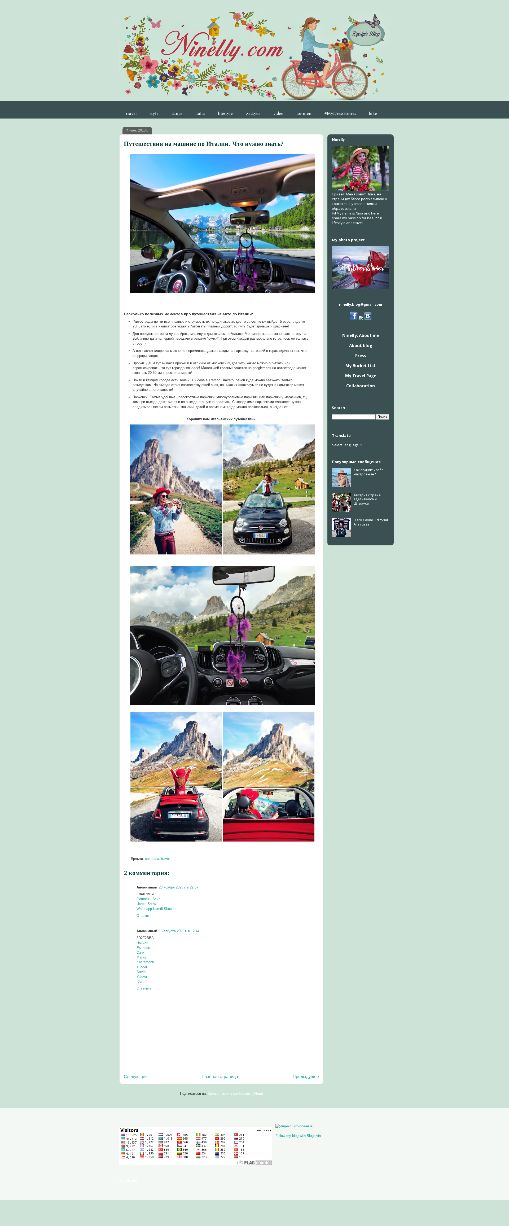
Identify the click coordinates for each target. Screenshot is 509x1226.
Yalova (142, 977)
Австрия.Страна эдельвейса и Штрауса (367, 499)
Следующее (136, 1076)
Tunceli (142, 967)
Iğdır (140, 981)
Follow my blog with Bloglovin (298, 1136)
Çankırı (142, 952)
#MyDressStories (340, 113)
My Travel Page (360, 375)
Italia (200, 113)
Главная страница (220, 1076)
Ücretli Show (146, 904)
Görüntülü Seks (148, 899)
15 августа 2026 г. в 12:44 (179, 931)
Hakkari (142, 943)
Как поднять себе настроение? (369, 471)
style (154, 113)
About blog (360, 345)
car (147, 859)
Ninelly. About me (360, 335)
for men (303, 113)
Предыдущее (306, 1076)
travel (131, 113)
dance (177, 113)
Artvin (141, 972)
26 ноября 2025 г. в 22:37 (178, 887)
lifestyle (225, 113)
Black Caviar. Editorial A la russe (371, 522)
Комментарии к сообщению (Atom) (235, 1094)
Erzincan (143, 948)
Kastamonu (145, 962)
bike (373, 113)
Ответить (144, 916)
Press (360, 355)
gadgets (253, 113)
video (278, 113)
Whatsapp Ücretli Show (154, 909)
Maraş (141, 957)
